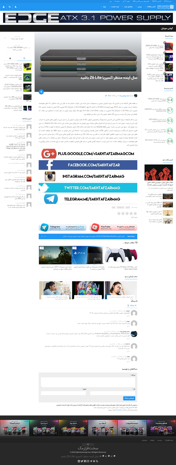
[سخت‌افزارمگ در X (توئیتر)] (82, 461)
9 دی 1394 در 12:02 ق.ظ (117, 321)
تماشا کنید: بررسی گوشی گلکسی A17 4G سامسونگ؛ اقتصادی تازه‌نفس (155, 131)
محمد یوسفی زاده (124, 96)
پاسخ (128, 316)
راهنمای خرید (128, 7)
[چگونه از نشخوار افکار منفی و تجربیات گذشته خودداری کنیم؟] (55, 290)
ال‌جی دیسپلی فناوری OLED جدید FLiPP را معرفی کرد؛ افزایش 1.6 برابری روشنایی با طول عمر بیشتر (155, 77)
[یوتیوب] (113, 227)
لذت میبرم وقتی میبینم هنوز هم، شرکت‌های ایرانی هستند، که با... (16, 206)
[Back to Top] (88, 444)
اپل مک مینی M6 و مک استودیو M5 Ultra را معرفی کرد (109, 236)
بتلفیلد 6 (117, 1)
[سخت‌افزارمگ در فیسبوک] (85, 461)
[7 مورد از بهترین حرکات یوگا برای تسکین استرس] (168, 213)
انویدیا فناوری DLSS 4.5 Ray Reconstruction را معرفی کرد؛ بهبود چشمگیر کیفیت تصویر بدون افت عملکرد (12, 87)
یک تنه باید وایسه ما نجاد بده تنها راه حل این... (14, 189)
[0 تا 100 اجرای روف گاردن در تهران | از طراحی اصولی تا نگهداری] (168, 204)
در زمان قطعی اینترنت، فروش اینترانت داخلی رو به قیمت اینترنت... (14, 158)
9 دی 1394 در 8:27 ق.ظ (118, 357)
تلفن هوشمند (120, 207)
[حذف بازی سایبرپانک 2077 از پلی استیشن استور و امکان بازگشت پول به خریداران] (55, 255)
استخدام (144, 440)
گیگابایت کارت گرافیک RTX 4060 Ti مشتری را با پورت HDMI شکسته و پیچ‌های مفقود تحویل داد (154, 67)
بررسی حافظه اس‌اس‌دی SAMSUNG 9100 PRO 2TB (155, 110)
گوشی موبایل (167, 28)
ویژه (104, 7)
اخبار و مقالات (151, 7)
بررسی (140, 7)
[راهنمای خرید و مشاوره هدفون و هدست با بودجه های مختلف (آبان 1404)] (161, 428)
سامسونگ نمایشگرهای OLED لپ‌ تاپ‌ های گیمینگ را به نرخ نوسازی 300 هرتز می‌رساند (154, 57)
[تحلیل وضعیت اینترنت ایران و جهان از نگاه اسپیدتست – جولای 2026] (27, 77)
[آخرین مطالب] (24, 59)
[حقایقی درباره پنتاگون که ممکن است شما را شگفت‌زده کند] (168, 196)
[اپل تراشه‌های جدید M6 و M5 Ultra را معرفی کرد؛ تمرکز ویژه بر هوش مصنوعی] (27, 108)
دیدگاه (131, 305)
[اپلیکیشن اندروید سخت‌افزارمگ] (94, 461)
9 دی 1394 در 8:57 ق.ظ (117, 344)
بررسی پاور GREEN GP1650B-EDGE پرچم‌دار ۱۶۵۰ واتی (154, 47)
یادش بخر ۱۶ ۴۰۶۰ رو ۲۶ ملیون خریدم (14, 172)
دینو (111, 1)
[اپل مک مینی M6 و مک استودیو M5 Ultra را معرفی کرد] (27, 98)
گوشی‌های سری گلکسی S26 (141, 1)
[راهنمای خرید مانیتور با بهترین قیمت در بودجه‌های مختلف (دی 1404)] (73, 428)
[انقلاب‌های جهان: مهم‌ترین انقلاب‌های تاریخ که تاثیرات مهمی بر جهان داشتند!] (159, 172)
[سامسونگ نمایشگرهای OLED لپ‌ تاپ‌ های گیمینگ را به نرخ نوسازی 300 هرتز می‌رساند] (169, 57)
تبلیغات (152, 440)
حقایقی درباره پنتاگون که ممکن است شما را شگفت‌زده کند (154, 196)
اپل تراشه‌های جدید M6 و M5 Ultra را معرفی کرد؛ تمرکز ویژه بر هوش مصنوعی (13, 108)
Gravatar (119, 410)
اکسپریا (127, 207)
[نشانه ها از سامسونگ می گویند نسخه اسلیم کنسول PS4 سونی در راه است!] (88, 255)
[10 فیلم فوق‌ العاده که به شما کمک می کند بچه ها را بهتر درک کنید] (88, 290)
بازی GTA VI (167, 1)
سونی (113, 207)
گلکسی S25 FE (156, 1)
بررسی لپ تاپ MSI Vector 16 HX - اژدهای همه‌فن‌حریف (155, 141)
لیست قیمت (115, 7)
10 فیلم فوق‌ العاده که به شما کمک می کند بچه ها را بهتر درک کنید (88, 298)
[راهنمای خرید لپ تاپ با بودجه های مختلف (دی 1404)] (44, 428)
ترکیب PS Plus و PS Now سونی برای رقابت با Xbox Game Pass (122, 268)
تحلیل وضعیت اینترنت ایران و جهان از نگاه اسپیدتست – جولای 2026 (13, 77)
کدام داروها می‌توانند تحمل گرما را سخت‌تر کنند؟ (121, 298)
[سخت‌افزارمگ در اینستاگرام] (88, 461)
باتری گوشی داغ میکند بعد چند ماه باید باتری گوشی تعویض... (14, 128)
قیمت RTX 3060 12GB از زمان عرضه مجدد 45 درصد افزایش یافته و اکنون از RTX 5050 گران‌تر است (13, 67)
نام (134, 389)
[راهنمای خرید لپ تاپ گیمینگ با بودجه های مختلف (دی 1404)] (14, 428)
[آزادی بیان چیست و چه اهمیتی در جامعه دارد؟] (168, 220)
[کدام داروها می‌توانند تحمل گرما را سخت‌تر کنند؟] (121, 290)
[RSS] (97, 461)
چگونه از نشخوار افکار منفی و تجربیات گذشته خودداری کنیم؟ (57, 298)
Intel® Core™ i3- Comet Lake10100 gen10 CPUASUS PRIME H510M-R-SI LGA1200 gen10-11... (15, 147)
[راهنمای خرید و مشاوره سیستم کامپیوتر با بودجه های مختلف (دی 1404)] (132, 428)
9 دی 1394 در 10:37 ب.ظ (116, 311)
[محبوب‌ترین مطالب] (10, 59)
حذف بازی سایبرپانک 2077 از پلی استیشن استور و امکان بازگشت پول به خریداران (56, 268)
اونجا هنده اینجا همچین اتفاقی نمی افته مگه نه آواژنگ (15, 180)
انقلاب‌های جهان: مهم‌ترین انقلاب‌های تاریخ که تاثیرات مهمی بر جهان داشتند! (160, 183)
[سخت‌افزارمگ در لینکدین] (79, 461)
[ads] (88, 18)
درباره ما (159, 440)
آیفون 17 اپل (126, 1)
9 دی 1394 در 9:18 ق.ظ (111, 331)
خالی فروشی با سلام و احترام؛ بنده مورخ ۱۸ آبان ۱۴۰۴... (15, 137)
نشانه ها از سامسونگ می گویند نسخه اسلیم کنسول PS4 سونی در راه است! (89, 268)
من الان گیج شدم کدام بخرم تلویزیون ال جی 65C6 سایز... (14, 198)
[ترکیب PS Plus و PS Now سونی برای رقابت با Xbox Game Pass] (121, 255)
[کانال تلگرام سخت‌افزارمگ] (91, 461)
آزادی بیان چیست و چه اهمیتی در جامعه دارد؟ (155, 220)
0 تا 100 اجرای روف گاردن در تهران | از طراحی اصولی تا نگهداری (153, 204)
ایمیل (84, 389)
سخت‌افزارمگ (169, 440)
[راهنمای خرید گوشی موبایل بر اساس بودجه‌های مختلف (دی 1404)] (102, 428)
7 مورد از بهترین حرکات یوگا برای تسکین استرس (154, 213)
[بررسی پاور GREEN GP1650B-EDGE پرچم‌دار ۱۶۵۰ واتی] (169, 47)
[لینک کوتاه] (106, 96)
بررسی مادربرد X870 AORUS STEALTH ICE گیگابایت (157, 120)
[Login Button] (4, 7)
